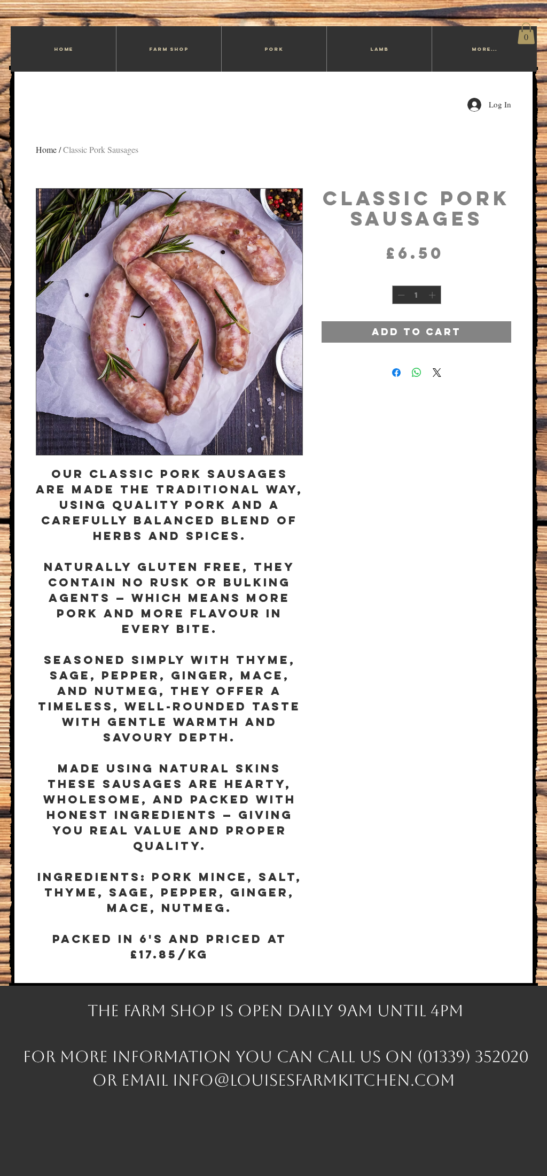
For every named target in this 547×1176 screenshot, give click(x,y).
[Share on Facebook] (396, 372)
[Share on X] (437, 372)
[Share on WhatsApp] (416, 372)
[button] (526, 33)
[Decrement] (400, 295)
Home (46, 149)
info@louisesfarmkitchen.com (314, 1080)
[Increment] (433, 295)
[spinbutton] (416, 295)
